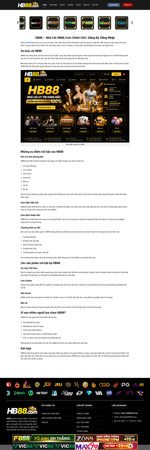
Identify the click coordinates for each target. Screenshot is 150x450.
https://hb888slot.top (129, 413)
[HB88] (28, 5)
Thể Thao (53, 5)
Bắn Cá (86, 5)
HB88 (45, 5)
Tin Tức (95, 5)
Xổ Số (62, 5)
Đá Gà (78, 5)
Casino (70, 5)
